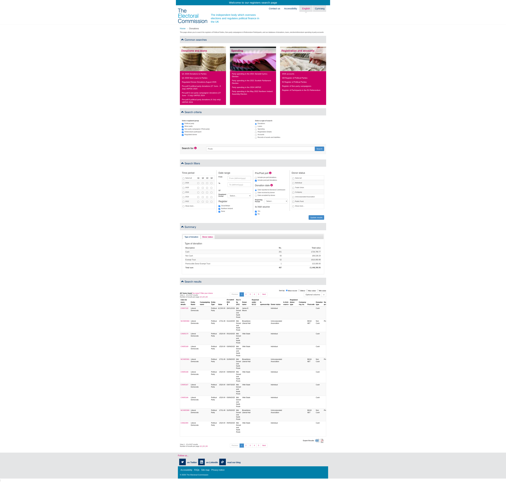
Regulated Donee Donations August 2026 (199, 82)
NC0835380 (185, 410)
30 (207, 297)
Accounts (261, 134)
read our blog (234, 462)
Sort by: (282, 291)
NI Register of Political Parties (294, 82)
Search (319, 149)
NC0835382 (185, 321)
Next (264, 294)
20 (204, 297)
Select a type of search (263, 121)
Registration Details (265, 132)
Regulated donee (190, 134)
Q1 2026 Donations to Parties (194, 74)
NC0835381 (185, 359)
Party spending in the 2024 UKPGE (246, 87)
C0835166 (184, 397)
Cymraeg (320, 8)
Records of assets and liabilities (269, 137)
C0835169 (184, 346)
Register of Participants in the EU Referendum (301, 90)
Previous (235, 294)
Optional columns (313, 295)
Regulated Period (222, 195)
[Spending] (253, 59)
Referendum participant (192, 132)
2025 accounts (288, 74)
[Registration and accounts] (303, 59)
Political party (189, 123)
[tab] (191, 237)
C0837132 (184, 308)
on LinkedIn (212, 462)
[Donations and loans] (203, 59)
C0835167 (184, 385)
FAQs (196, 470)
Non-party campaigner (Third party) (197, 129)
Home (183, 28)
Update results (316, 217)
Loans (260, 126)
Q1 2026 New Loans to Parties (194, 78)
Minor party (188, 126)
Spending (261, 129)
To (219, 183)
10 (201, 297)
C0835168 (184, 372)
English (306, 8)
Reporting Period (258, 201)
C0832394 (184, 423)
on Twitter (192, 462)
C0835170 (184, 334)
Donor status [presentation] (207, 237)
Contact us (274, 8)
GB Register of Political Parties (294, 78)
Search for (188, 148)
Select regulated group (190, 121)
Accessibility (290, 8)
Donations (261, 123)
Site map (205, 470)
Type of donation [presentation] (191, 237)
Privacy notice (218, 470)
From (220, 177)
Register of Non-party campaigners (296, 86)
